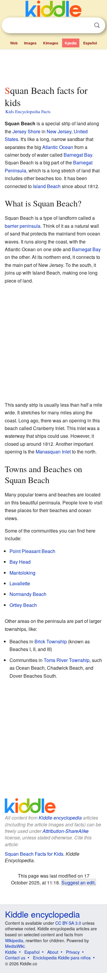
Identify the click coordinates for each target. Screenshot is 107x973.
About (52, 952)
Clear (85, 25)
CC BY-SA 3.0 (68, 923)
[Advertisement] (53, 66)
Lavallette (20, 583)
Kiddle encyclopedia (60, 817)
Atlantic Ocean (57, 147)
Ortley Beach (23, 605)
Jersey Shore (26, 131)
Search (97, 25)
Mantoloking (22, 572)
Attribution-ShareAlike (66, 831)
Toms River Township (66, 660)
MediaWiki (14, 946)
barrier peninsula (22, 225)
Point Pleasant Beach (32, 551)
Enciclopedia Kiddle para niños (62, 958)
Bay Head (20, 561)
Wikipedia (14, 940)
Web (14, 43)
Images (30, 43)
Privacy (73, 952)
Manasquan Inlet (53, 451)
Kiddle (11, 952)
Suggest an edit (78, 882)
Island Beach (47, 186)
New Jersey (59, 131)
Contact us (15, 958)
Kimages (50, 43)
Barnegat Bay (78, 154)
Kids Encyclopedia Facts (28, 111)
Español (90, 43)
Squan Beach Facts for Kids (34, 853)
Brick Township (50, 641)
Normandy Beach (28, 594)
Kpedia (71, 43)
